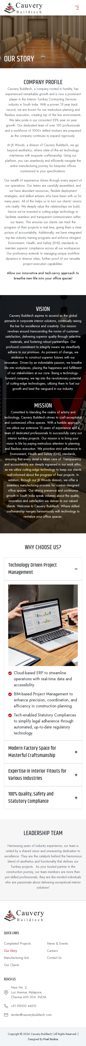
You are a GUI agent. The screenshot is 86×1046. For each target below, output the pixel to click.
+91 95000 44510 (23, 1006)
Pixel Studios (50, 1039)
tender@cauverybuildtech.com (31, 1014)
